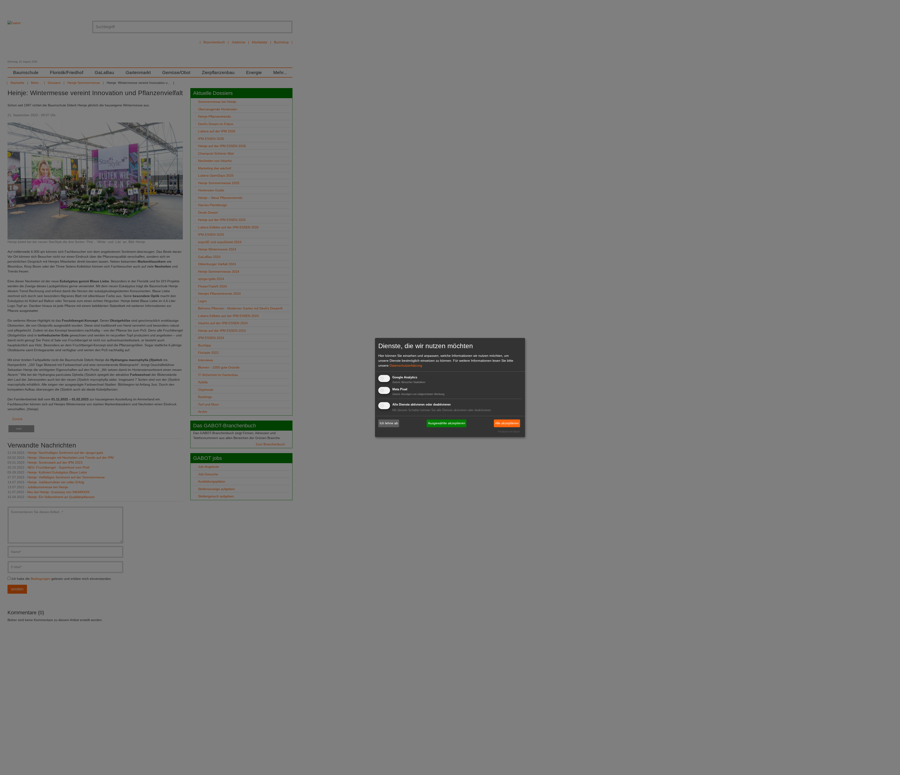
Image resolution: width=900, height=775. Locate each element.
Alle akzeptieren (507, 423)
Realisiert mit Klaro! (509, 431)
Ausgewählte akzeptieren (446, 423)
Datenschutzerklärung (406, 365)
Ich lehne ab (389, 423)
